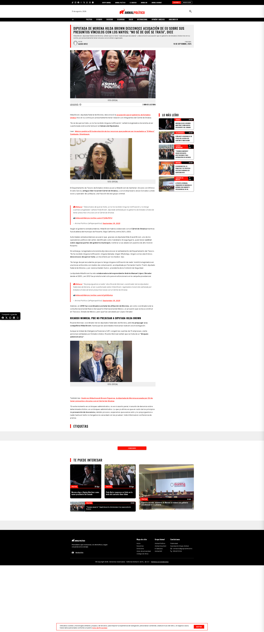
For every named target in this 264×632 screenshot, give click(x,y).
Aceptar (199, 627)
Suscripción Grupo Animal (179, 515)
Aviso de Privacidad (99, 628)
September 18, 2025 (111, 221)
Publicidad (174, 512)
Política (89, 19)
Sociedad (109, 19)
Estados (99, 19)
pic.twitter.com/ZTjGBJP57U (99, 215)
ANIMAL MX (144, 2)
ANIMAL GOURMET (157, 2)
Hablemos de (173, 19)
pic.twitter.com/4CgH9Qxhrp (100, 290)
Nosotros (140, 515)
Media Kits (79, 521)
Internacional (142, 19)
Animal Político (160, 512)
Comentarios (132, 426)
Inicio (138, 512)
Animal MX (158, 520)
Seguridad (121, 19)
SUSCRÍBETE (176, 2)
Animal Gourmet (160, 515)
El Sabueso (159, 517)
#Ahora (78, 204)
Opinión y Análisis (158, 19)
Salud (131, 19)
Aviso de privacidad (144, 520)
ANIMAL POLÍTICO (120, 2)
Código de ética (142, 523)
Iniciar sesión (187, 2)
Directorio (140, 517)
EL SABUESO (133, 2)
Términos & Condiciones (160, 531)
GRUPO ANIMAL (106, 2)
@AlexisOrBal (81, 215)
